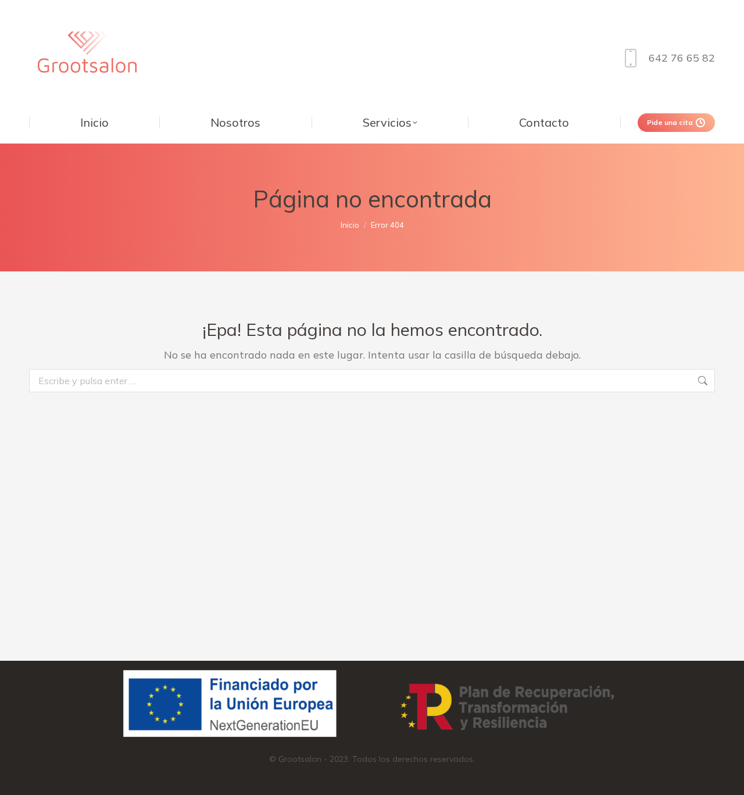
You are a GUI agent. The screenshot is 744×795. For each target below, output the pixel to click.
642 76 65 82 (682, 58)
